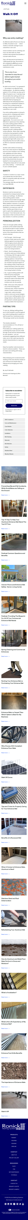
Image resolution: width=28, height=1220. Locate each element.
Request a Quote (14, 1186)
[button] (25, 3)
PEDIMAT (13, 1137)
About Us (14, 1154)
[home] (8, 3)
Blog (14, 1166)
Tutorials (14, 1175)
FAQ (14, 1169)
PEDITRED (14, 1140)
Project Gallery (14, 1157)
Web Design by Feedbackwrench (14, 1200)
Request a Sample (14, 1189)
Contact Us (14, 1183)
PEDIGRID (13, 1143)
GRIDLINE (13, 1146)
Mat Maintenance (14, 1172)
